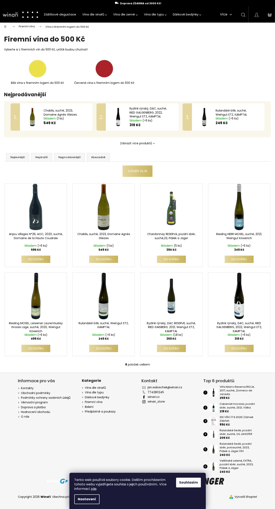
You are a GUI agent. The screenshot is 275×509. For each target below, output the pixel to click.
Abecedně (98, 157)
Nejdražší (41, 157)
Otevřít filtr (137, 171)
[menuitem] (60, 14)
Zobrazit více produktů (136, 143)
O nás (25, 417)
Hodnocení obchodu (35, 412)
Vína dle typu (94, 392)
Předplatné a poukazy (100, 412)
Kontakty (27, 388)
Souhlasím (188, 482)
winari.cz (154, 397)
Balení (89, 407)
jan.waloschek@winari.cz (165, 387)
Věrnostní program (34, 402)
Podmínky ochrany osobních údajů (45, 398)
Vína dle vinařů (95, 388)
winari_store (156, 402)
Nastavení (87, 499)
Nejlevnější (17, 157)
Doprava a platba (33, 407)
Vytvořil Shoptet (245, 497)
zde (93, 488)
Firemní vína (93, 402)
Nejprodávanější (69, 157)
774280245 (156, 392)
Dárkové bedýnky (97, 397)
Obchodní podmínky (35, 393)
